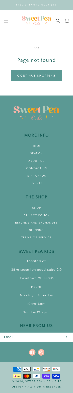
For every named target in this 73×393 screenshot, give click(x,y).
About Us (36, 161)
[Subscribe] (66, 337)
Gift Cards (36, 176)
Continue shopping (36, 76)
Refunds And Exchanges (36, 223)
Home (36, 146)
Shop (36, 208)
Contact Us (36, 168)
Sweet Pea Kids (38, 381)
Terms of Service (36, 237)
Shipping (36, 230)
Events (37, 183)
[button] (6, 20)
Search (36, 153)
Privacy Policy (36, 215)
